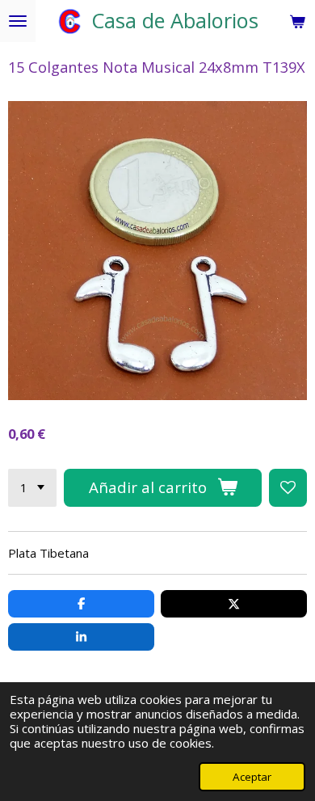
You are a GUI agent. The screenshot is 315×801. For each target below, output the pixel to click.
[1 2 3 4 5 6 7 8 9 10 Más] (32, 488)
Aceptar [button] (252, 776)
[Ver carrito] (297, 21)
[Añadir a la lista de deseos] (288, 488)
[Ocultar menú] (18, 21)
